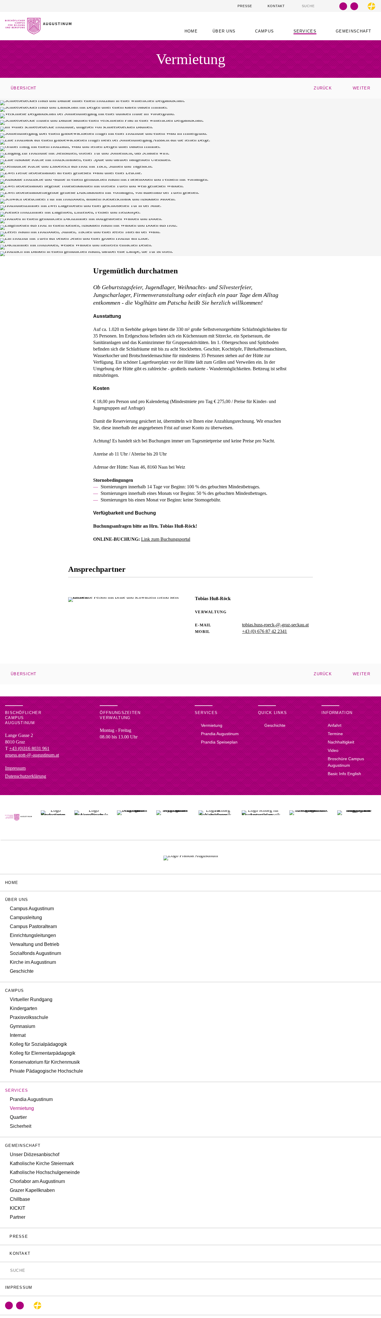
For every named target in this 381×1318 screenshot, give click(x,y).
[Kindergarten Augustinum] (53, 817)
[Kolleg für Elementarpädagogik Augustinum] (261, 817)
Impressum (15, 768)
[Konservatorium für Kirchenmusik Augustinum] (309, 817)
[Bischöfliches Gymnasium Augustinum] (173, 817)
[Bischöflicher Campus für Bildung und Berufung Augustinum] (18, 817)
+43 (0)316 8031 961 (29, 748)
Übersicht (24, 88)
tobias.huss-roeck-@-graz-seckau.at (275, 624)
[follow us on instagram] (354, 6)
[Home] (38, 30)
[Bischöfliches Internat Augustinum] (132, 817)
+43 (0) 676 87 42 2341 (264, 631)
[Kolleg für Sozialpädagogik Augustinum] (215, 817)
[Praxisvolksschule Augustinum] (91, 817)
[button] (226, 31)
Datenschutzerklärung (25, 776)
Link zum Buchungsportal (165, 539)
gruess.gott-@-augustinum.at (32, 755)
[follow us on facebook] (343, 6)
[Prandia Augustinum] (190, 857)
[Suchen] (298, 6)
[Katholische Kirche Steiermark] (371, 6)
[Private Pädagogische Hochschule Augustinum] (356, 817)
